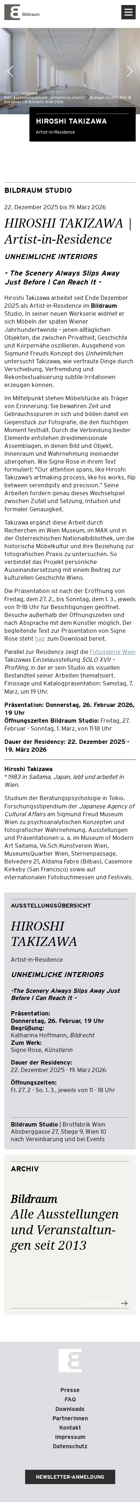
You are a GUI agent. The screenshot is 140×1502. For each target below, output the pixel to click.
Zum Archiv (102, 1303)
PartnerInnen (70, 1418)
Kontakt (70, 1428)
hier (40, 638)
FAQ (70, 1399)
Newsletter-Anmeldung (70, 1477)
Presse (70, 1390)
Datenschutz (70, 1446)
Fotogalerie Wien (113, 652)
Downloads (70, 1409)
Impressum (70, 1437)
